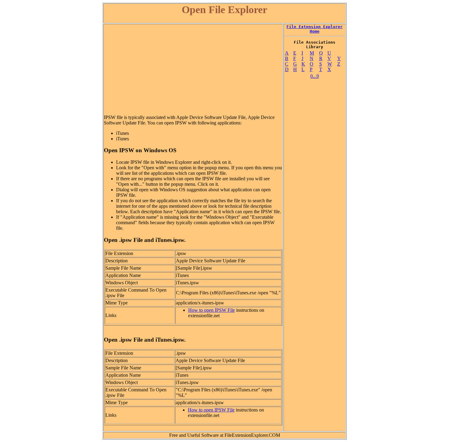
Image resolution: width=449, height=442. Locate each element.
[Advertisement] (193, 67)
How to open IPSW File (211, 310)
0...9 (314, 76)
